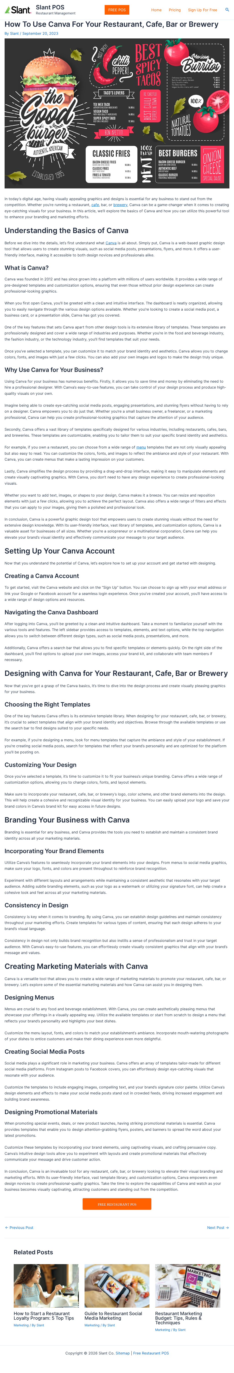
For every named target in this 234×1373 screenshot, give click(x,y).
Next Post (218, 1227)
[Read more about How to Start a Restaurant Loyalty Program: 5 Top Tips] (46, 1285)
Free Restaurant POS (151, 1353)
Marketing (21, 1325)
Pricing (175, 10)
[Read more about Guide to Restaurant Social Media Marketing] (117, 1285)
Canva (111, 243)
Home (156, 10)
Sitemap (123, 1353)
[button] (227, 10)
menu (141, 447)
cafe (95, 204)
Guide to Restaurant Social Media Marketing (113, 1316)
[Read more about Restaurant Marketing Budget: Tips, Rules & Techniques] (187, 1285)
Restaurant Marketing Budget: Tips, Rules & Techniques (178, 1318)
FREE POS (117, 10)
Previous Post (19, 1227)
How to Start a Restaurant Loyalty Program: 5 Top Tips (44, 1316)
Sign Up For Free (202, 10)
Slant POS (50, 7)
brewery (120, 204)
